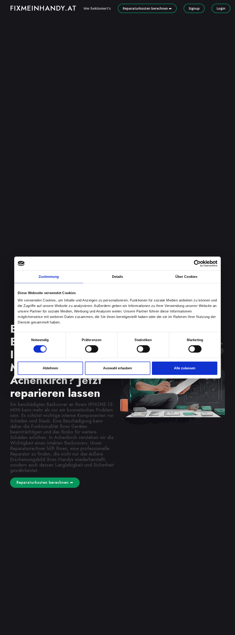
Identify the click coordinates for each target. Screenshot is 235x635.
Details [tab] (117, 277)
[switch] (91, 349)
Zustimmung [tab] (49, 277)
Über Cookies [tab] (186, 277)
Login (221, 8)
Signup (194, 8)
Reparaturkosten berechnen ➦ (147, 8)
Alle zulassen (184, 368)
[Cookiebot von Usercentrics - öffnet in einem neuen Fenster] (197, 263)
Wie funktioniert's (97, 8)
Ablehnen (50, 368)
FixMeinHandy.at (43, 8)
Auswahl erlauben (117, 368)
